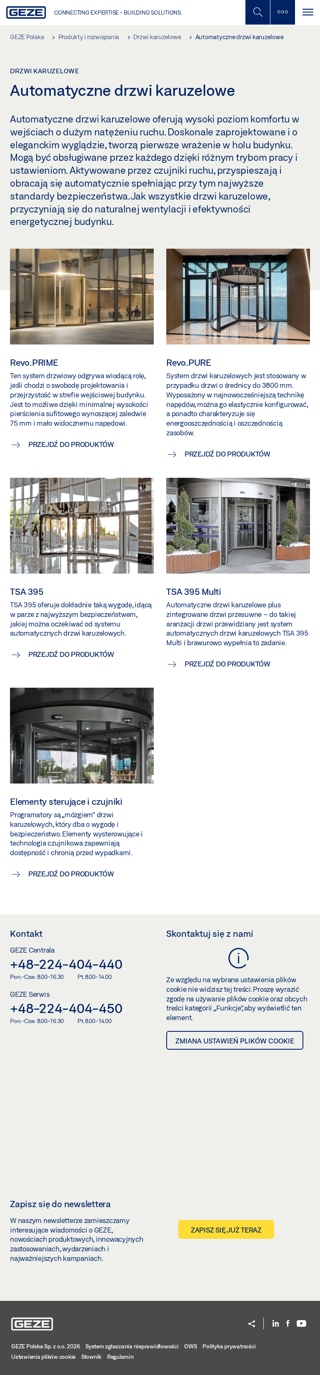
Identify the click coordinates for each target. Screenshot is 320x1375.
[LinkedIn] (276, 1324)
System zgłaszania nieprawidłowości (132, 1346)
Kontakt (26, 933)
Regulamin (120, 1356)
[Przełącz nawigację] (307, 12)
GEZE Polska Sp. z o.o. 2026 (45, 1346)
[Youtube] (301, 1324)
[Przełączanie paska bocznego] (282, 12)
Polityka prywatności (228, 1346)
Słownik (91, 1356)
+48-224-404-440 (66, 963)
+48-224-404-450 (66, 1008)
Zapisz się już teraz (226, 1230)
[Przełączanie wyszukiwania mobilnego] (257, 12)
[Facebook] (287, 1324)
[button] (251, 1324)
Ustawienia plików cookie (43, 1356)
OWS (190, 1346)
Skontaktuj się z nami (209, 933)
